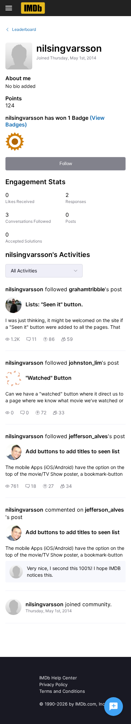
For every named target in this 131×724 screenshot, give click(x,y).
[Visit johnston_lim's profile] (13, 378)
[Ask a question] (113, 706)
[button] (12, 339)
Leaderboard (24, 29)
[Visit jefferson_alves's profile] (13, 452)
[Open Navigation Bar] (10, 8)
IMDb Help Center (58, 677)
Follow (65, 163)
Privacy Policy (53, 684)
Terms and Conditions (62, 691)
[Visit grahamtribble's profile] (13, 305)
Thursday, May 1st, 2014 (49, 610)
